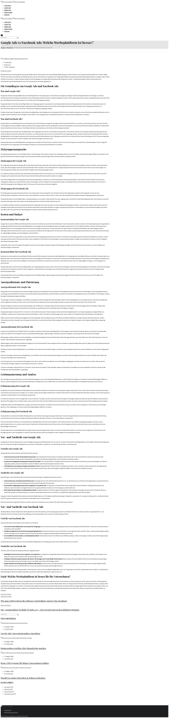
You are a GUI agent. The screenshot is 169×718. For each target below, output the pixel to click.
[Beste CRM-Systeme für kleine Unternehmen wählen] (17, 653)
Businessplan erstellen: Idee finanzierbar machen (23, 648)
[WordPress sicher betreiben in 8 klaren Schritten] (16, 667)
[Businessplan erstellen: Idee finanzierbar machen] (16, 638)
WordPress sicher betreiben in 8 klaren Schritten (23, 678)
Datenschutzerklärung (11, 712)
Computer (7, 8)
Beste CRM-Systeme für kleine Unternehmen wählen (25, 663)
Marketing (7, 10)
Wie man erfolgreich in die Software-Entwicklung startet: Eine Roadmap (34, 601)
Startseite (7, 5)
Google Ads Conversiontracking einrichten (20, 633)
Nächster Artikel (6, 605)
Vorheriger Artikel (6, 596)
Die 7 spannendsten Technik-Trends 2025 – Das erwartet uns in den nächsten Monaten (40, 609)
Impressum (7, 710)
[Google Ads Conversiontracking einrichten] (14, 623)
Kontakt (7, 15)
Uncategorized (8, 629)
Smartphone (8, 12)
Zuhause (3, 48)
